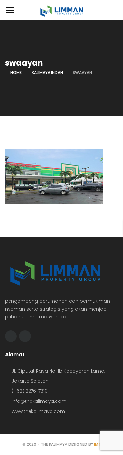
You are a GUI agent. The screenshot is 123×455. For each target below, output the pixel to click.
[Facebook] (11, 336)
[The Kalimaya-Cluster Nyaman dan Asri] (61, 10)
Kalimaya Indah (47, 72)
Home (16, 72)
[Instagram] (25, 336)
